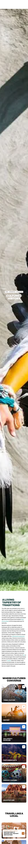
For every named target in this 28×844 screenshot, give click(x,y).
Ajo (24, 655)
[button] (25, 2)
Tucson (9, 660)
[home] (8, 2)
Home (6, 291)
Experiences (12, 291)
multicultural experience (18, 636)
